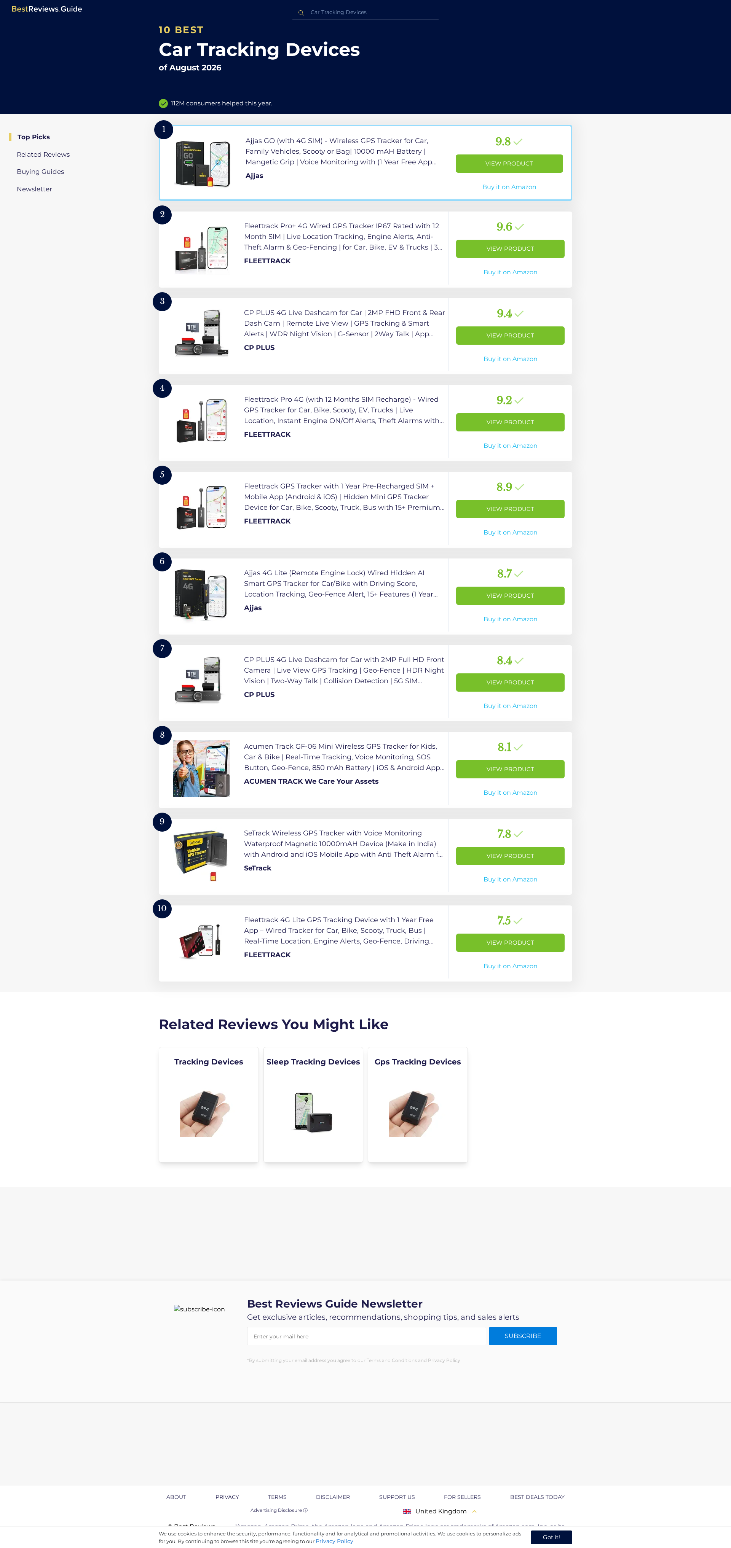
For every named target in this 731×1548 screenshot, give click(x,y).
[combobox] (365, 12)
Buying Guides (40, 171)
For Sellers (462, 1497)
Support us (397, 1497)
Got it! (551, 1537)
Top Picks (34, 137)
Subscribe (523, 1336)
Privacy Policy (334, 1541)
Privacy (227, 1497)
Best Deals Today (537, 1497)
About (176, 1497)
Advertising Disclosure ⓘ (279, 1510)
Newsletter (34, 189)
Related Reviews (43, 154)
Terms (277, 1497)
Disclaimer (333, 1497)
